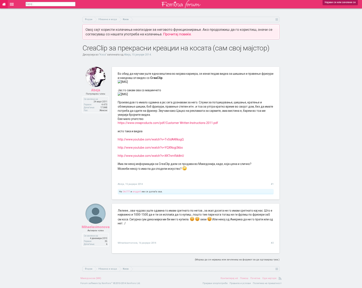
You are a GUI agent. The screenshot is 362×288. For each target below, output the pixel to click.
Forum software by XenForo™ (110, 283)
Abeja (127, 54)
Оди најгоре (269, 278)
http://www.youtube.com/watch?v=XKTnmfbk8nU (151, 155)
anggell (137, 191)
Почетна (255, 278)
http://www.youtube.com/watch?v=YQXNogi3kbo (150, 147)
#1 (272, 184)
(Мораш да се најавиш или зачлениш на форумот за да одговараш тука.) (237, 259)
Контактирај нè (229, 278)
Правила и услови (240, 283)
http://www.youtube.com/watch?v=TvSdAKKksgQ (151, 139)
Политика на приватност (267, 283)
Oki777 (126, 191)
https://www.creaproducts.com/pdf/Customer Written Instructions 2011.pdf (168, 123)
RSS (280, 278)
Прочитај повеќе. (177, 34)
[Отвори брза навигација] (276, 19)
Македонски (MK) (90, 278)
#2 (272, 243)
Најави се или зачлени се (340, 2)
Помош (244, 278)
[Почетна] (4, 4)
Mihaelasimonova (96, 227)
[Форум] (12, 4)
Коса (103, 54)
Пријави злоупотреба (215, 283)
